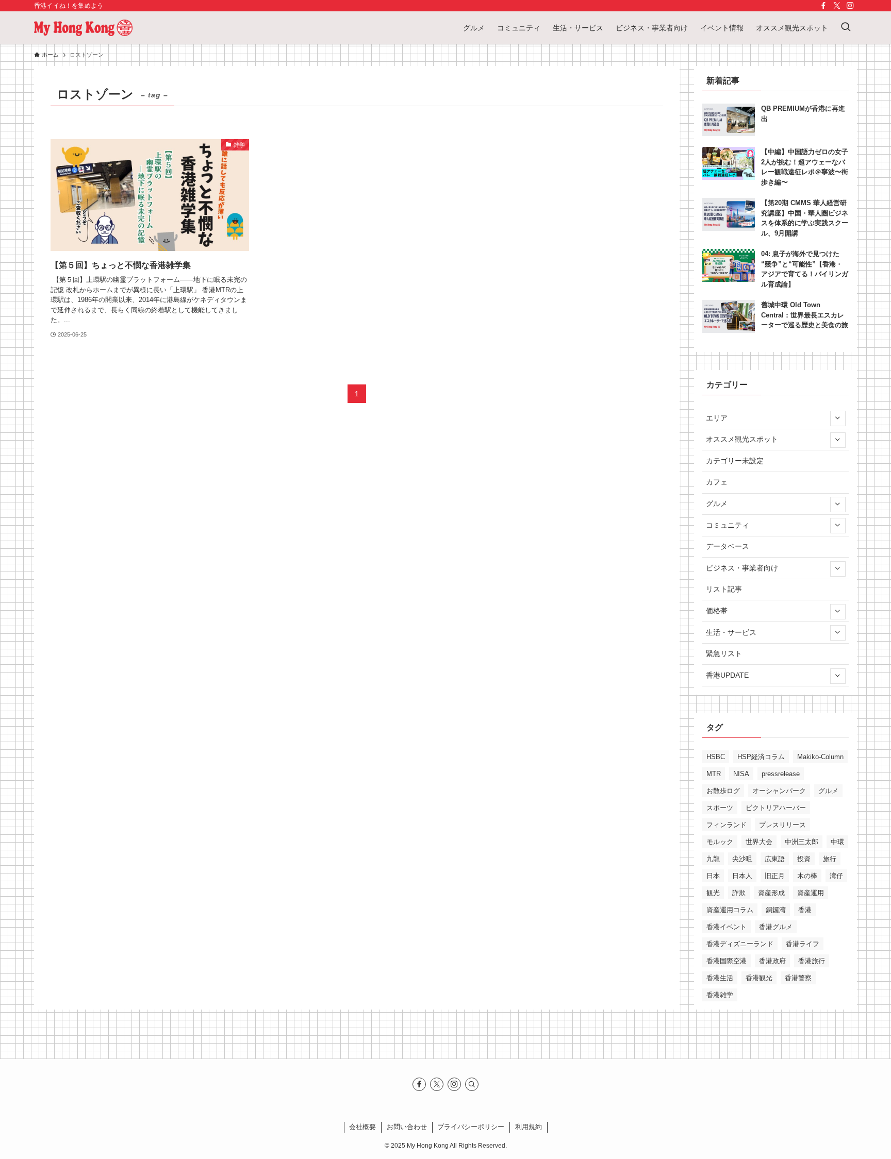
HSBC (715, 757)
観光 (713, 893)
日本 (713, 876)
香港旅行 (811, 961)
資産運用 (810, 893)
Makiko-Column (820, 757)
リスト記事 (724, 589)
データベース (727, 546)
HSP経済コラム (761, 757)
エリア (717, 418)
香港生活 (719, 978)
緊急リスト (724, 653)
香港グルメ (776, 927)
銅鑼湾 (776, 910)
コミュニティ (727, 525)
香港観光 (759, 978)
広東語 (775, 859)
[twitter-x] (837, 5)
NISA (741, 774)
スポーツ (719, 808)
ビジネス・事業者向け (742, 568)
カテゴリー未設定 (735, 461)
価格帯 (717, 611)
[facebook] (823, 5)
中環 (837, 842)
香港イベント (726, 927)
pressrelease (781, 774)
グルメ (717, 503)
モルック (719, 842)
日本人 (742, 876)
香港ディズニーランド (739, 944)
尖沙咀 (742, 859)
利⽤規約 (528, 1127)
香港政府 (772, 961)
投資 (804, 859)
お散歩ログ (723, 791)
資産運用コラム (729, 910)
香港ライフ (802, 944)
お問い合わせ (407, 1127)
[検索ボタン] (845, 27)
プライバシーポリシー (470, 1127)
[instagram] (850, 5)
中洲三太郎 (801, 842)
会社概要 (362, 1127)
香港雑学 (719, 995)
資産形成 (771, 893)
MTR (713, 774)
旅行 (829, 859)
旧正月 (775, 876)
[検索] (471, 1084)
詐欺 (739, 893)
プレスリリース (782, 825)
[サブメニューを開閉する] (837, 418)
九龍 (713, 859)
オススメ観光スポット (742, 439)
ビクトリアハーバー (776, 808)
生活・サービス (731, 632)
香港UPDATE (727, 675)
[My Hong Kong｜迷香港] (83, 28)
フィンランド (726, 825)
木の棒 (807, 876)
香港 (805, 910)
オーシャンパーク (779, 791)
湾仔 (836, 876)
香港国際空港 (726, 961)
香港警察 (798, 978)
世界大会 (759, 842)
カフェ (717, 482)
